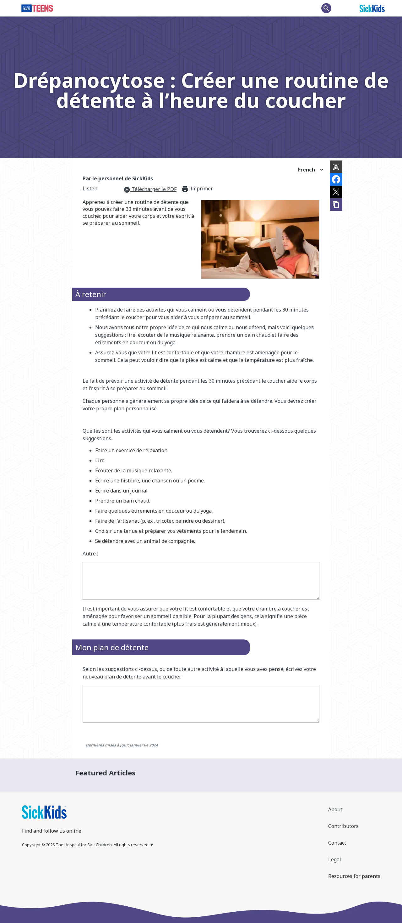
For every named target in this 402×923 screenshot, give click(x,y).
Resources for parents (354, 876)
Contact (337, 842)
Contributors (343, 826)
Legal (334, 859)
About (335, 809)
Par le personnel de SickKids (118, 178)
